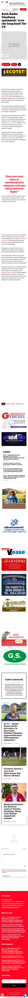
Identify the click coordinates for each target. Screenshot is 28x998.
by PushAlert (12, 11)
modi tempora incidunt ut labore (12, 271)
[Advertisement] (14, 158)
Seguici (23, 9)
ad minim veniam (10, 138)
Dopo (15, 9)
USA (3, 405)
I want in (14, 985)
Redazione (6, 821)
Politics (13, 403)
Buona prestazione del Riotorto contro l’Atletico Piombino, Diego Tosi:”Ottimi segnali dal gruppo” (13, 470)
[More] (19, 64)
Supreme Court (19, 403)
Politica (5, 55)
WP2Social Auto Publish (8, 997)
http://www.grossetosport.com (14, 682)
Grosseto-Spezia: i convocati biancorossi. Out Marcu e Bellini (12, 463)
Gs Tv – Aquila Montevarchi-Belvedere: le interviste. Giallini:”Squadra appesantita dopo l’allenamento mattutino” (13, 457)
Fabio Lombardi (5, 10)
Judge (7, 403)
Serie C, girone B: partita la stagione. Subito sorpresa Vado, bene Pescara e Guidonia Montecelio (14, 477)
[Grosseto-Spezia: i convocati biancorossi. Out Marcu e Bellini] (14, 756)
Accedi (24, 848)
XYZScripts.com (22, 997)
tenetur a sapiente (12, 123)
